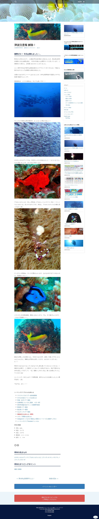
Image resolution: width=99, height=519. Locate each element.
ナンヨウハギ (21, 459)
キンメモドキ (54, 457)
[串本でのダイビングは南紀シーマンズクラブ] (49, 12)
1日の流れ (68, 105)
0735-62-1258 (50, 510)
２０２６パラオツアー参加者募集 (27, 395)
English (80, 1)
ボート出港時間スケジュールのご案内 (74, 103)
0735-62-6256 (50, 512)
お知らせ (66, 90)
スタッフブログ (67, 92)
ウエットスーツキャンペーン (71, 185)
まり (39, 47)
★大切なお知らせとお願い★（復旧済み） (73, 135)
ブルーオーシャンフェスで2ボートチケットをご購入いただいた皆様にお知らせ (73, 172)
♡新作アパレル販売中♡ (70, 224)
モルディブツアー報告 (23, 412)
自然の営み (53, 478)
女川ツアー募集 (68, 236)
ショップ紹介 (67, 94)
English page (67, 116)
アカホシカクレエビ (35, 457)
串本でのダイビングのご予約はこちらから (49, 498)
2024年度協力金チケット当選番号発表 (28, 405)
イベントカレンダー (68, 114)
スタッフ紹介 (69, 96)
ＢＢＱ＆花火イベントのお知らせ (27, 398)
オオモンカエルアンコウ (21, 457)
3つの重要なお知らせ (69, 248)
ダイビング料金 (67, 107)
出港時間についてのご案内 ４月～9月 (28, 402)
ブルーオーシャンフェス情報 (71, 197)
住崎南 (19, 469)
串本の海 (66, 109)
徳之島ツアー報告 (22, 409)
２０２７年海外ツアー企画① (71, 209)
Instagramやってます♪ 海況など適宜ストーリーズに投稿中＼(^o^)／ (37, 419)
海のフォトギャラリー (30, 47)
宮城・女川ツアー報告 (23, 400)
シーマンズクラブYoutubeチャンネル (28, 421)
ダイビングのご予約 (68, 112)
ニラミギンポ (45, 457)
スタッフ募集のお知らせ (24, 416)
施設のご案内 (69, 98)
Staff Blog (68, 118)
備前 (15, 469)
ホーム (65, 88)
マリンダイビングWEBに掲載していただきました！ (73, 148)
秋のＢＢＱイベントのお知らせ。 (72, 161)
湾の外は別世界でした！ (25, 478)
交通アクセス (69, 100)
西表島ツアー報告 (22, 407)
